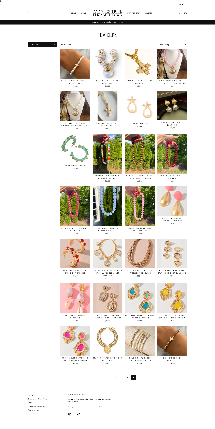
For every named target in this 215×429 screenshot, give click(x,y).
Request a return (33, 410)
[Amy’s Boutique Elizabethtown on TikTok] (78, 414)
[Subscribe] (100, 407)
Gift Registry (133, 13)
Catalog (83, 13)
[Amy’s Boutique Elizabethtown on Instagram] (69, 414)
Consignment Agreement (36, 406)
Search (30, 395)
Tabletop (148, 13)
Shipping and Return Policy (37, 399)
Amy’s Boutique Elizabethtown (107, 13)
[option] (107, 22)
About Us (31, 402)
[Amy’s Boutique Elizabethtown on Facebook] (74, 414)
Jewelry (34, 45)
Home (73, 13)
